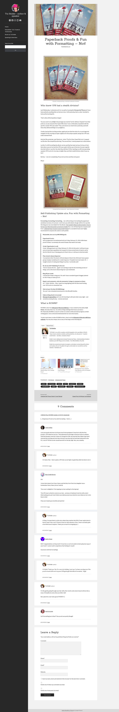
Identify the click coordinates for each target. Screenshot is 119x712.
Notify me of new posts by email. (50, 690)
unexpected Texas (80, 386)
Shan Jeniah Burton (50, 474)
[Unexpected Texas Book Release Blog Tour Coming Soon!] (48, 363)
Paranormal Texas (71, 339)
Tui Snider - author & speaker (15, 15)
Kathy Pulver (48, 539)
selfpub (53, 386)
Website (43, 672)
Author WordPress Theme (67, 710)
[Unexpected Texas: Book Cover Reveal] (65, 363)
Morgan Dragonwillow (49, 297)
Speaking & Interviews (11, 37)
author (43, 384)
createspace (51, 384)
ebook (59, 384)
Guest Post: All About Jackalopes (81, 396)
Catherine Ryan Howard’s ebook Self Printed (56, 228)
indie (65, 384)
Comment (43, 641)
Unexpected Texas (60, 380)
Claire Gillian (48, 427)
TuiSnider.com (57, 347)
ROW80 (80, 384)
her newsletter (79, 346)
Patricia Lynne (49, 611)
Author (43, 325)
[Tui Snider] (45, 333)
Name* (43, 658)
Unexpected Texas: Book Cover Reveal (51, 396)
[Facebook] (44, 338)
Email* (42, 665)
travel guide (61, 386)
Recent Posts (50, 325)
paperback (72, 384)
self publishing (45, 386)
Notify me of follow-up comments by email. (53, 684)
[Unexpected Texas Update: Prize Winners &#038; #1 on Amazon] (83, 363)
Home (6, 26)
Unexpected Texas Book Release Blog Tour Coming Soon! (47, 370)
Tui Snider (52, 328)
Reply (48, 446)
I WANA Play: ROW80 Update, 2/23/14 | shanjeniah (55, 415)
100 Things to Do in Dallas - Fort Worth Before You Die (70, 340)
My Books (51, 380)
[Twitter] (46, 338)
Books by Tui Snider (10, 34)
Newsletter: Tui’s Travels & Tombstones (12, 30)
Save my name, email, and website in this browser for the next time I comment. (63, 679)
